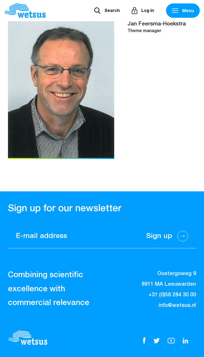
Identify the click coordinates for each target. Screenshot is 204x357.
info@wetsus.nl (177, 305)
